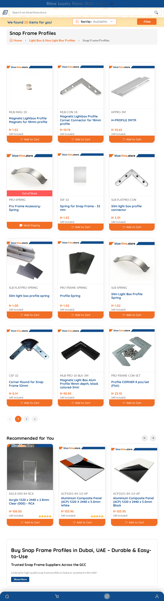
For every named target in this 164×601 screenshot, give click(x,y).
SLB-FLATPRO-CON (123, 199)
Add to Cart (31, 139)
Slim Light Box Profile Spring (126, 296)
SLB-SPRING (119, 287)
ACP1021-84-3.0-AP (126, 493)
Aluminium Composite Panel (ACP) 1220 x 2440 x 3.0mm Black (133, 502)
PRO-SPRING (17, 199)
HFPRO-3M (118, 112)
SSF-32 (64, 199)
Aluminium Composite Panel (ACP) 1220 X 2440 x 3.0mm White (81, 502)
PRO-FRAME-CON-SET (126, 375)
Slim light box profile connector (126, 208)
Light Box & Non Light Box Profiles (52, 40)
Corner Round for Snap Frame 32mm (26, 384)
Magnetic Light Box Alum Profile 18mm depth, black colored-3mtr (79, 383)
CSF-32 (13, 375)
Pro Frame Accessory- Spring (25, 208)
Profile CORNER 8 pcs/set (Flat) (130, 384)
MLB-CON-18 (69, 112)
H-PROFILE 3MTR (123, 120)
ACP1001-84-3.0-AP (74, 493)
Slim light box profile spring (29, 296)
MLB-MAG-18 (18, 112)
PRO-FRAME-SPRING (73, 287)
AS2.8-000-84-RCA (21, 493)
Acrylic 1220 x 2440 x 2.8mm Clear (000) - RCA (29, 501)
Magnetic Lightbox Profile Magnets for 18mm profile (28, 120)
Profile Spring (70, 296)
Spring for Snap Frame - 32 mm (80, 208)
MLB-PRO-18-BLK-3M (74, 375)
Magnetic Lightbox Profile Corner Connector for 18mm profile (80, 120)
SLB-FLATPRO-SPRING (23, 287)
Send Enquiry (31, 225)
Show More (20, 579)
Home (18, 40)
